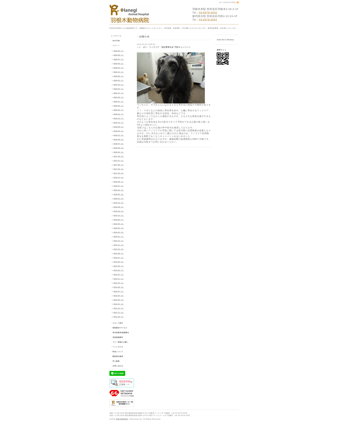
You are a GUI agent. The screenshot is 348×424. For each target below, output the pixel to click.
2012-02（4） (119, 300)
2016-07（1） (119, 186)
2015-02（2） (119, 211)
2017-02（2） (119, 173)
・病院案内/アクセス (119, 328)
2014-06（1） (119, 220)
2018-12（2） (119, 135)
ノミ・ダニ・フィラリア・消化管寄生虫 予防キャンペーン (164, 47)
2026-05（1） (119, 51)
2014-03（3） (119, 228)
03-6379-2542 (208, 19)
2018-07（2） (119, 144)
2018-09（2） (119, 139)
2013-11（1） (119, 245)
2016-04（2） (119, 190)
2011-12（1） (119, 308)
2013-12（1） (119, 241)
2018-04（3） (119, 152)
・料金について (117, 352)
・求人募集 (115, 361)
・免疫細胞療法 (117, 337)
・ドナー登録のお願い (119, 342)
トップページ (116, 36)
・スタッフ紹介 (117, 323)
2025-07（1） (119, 59)
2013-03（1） (119, 266)
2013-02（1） (119, 270)
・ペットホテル (117, 347)
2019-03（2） (119, 131)
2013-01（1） (119, 274)
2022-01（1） (119, 101)
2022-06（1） (119, 97)
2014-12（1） (119, 215)
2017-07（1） (119, 160)
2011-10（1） (119, 317)
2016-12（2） (119, 177)
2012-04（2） (119, 295)
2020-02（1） (119, 114)
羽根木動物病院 (122, 419)
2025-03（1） (119, 68)
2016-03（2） (119, 194)
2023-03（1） (119, 89)
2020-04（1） (119, 106)
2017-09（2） (119, 156)
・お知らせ (115, 45)
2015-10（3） (119, 203)
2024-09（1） (119, 76)
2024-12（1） (119, 72)
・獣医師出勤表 (117, 356)
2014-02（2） (119, 232)
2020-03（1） (119, 110)
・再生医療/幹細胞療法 (120, 332)
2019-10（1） (119, 122)
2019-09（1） (119, 127)
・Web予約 (115, 41)
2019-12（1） (119, 118)
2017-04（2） (119, 169)
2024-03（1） (119, 80)
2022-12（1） (119, 93)
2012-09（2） (119, 287)
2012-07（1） (119, 291)
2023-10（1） (119, 84)
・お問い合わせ (117, 366)
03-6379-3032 (208, 12)
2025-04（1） (119, 63)
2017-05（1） (119, 165)
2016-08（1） (119, 182)
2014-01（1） (119, 236)
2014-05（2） (119, 224)
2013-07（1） (119, 257)
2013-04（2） (119, 262)
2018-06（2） (119, 148)
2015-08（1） (119, 207)
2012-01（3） (119, 304)
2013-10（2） (119, 249)
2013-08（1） (119, 253)
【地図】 (167, 413)
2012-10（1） (119, 283)
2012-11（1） (119, 279)
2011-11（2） (119, 312)
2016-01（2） (119, 198)
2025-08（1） (119, 55)
